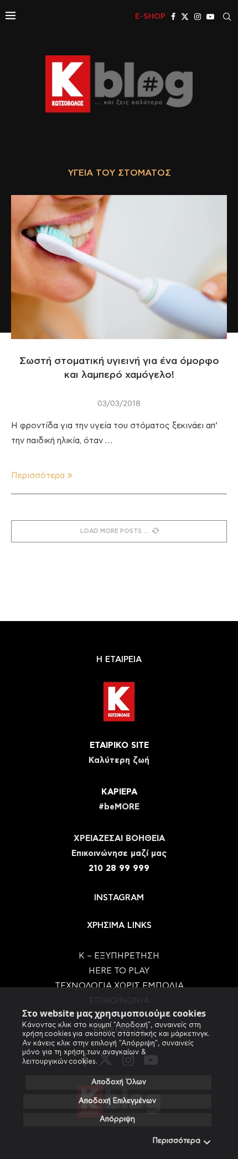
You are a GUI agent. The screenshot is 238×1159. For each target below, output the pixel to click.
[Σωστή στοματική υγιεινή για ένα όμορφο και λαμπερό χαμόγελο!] (119, 267)
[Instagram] (197, 17)
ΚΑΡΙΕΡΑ (119, 792)
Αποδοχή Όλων (118, 1082)
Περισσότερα (176, 1141)
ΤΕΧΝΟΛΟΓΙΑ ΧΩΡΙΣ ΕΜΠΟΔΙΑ (119, 986)
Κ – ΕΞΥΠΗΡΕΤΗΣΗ (119, 956)
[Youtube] (210, 17)
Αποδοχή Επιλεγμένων (117, 1101)
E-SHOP (150, 16)
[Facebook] (173, 17)
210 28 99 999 (119, 868)
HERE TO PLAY (119, 971)
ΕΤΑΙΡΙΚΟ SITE (119, 745)
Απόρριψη (117, 1119)
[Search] (226, 17)
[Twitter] (185, 17)
